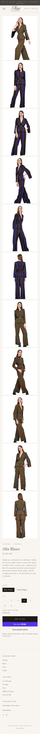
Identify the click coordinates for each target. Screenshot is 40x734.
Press (4, 688)
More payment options (20, 629)
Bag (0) (35, 9)
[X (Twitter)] (6, 715)
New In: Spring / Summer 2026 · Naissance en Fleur (20, 2)
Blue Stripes (8, 590)
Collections (6, 544)
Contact (4, 670)
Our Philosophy (6, 681)
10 (5, 606)
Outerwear (17, 544)
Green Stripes (22, 590)
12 (11, 606)
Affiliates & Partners (8, 691)
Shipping (4, 660)
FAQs (4, 667)
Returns (4, 664)
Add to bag (20, 619)
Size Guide (6, 612)
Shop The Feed (6, 695)
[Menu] (3, 8)
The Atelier (5, 685)
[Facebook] (3, 715)
